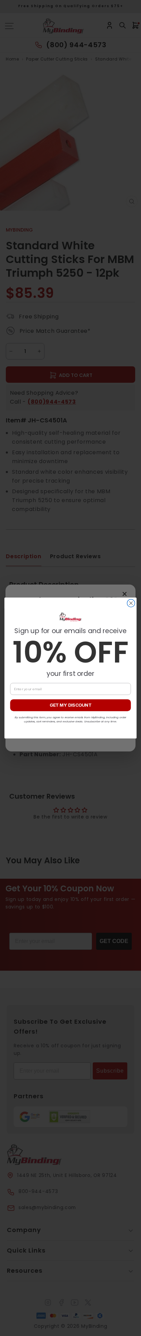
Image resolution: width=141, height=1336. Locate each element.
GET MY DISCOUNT (70, 705)
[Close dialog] (131, 603)
